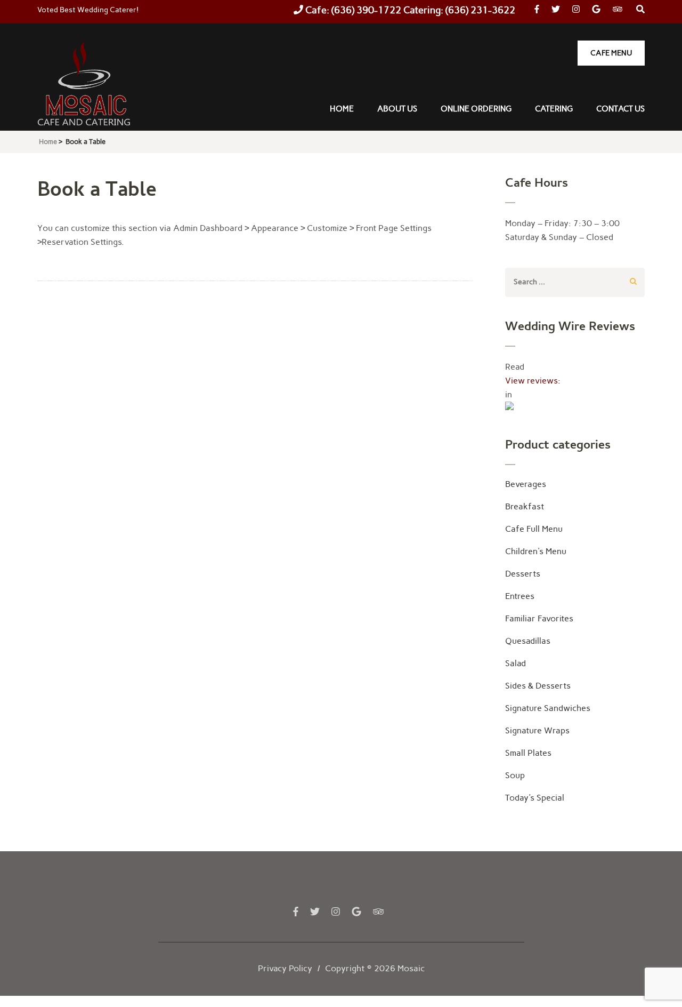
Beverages (525, 484)
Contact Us (620, 109)
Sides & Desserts (538, 686)
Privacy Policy (285, 968)
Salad (515, 663)
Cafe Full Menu (534, 529)
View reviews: (533, 380)
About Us (397, 109)
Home (342, 109)
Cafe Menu (611, 53)
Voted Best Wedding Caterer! (88, 9)
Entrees (519, 596)
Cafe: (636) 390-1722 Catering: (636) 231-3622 (409, 10)
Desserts (522, 574)
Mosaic (411, 968)
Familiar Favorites (539, 618)
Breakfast (524, 506)
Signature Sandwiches (547, 708)
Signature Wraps (537, 730)
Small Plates (528, 753)
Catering (554, 109)
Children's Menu (535, 551)
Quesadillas (527, 641)
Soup (515, 775)
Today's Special (534, 798)
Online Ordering (476, 109)
